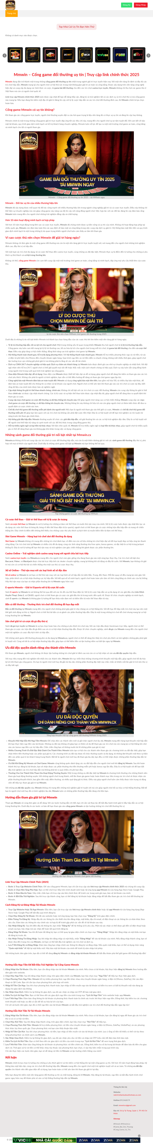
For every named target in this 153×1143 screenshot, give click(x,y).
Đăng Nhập (141, 5)
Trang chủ (11, 13)
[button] (5, 55)
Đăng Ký (126, 5)
